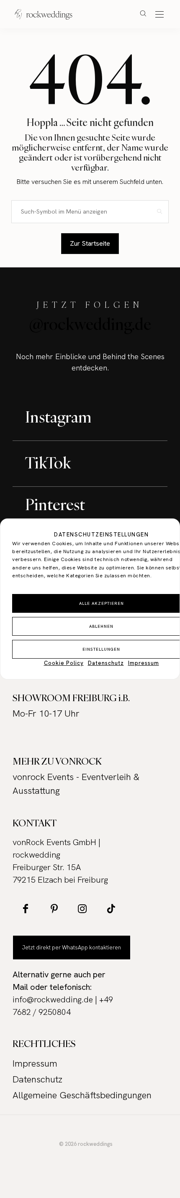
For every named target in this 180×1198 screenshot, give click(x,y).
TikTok (48, 463)
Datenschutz (106, 663)
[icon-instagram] (82, 908)
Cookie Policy (64, 663)
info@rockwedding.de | (56, 999)
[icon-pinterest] (54, 908)
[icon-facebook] (26, 908)
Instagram (58, 417)
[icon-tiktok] (111, 908)
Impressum (143, 663)
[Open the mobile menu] (159, 14)
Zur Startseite (90, 243)
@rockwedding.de (90, 324)
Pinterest (55, 504)
